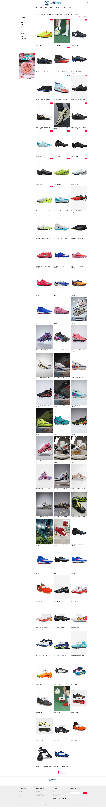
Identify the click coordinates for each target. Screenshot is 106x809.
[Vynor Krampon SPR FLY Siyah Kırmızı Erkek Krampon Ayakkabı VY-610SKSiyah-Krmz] (62, 392)
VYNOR (22, 40)
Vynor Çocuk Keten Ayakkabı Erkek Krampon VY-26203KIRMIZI (61, 544)
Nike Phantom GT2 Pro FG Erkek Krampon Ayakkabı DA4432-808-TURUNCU (43, 683)
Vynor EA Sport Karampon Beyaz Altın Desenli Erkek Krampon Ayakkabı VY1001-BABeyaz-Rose (78, 460)
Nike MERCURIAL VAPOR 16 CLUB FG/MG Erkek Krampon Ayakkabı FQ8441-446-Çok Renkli (61, 266)
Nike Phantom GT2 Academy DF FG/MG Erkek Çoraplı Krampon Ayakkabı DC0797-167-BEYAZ (43, 627)
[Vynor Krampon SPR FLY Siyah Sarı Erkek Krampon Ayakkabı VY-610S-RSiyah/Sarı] (79, 420)
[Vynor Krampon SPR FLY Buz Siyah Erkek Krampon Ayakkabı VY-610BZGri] (79, 365)
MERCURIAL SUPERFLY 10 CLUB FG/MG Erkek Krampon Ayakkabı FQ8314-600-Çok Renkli (61, 321)
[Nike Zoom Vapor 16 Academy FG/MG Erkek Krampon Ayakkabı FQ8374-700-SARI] (62, 170)
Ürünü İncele (31, 67)
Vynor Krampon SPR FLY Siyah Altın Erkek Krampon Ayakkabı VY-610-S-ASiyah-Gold (43, 405)
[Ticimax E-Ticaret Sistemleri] (53, 808)
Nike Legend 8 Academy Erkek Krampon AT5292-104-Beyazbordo (43, 655)
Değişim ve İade (38, 791)
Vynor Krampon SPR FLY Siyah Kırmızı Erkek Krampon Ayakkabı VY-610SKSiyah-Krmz (61, 405)
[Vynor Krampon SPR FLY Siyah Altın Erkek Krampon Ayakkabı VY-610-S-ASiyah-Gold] (44, 392)
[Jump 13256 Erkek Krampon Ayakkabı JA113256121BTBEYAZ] (62, 31)
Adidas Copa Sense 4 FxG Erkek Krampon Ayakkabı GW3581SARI (43, 738)
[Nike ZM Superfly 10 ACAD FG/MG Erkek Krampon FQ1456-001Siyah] (79, 531)
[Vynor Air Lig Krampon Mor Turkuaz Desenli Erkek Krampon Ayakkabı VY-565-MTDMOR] (44, 337)
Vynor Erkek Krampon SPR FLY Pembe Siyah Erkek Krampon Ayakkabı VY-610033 (78, 349)
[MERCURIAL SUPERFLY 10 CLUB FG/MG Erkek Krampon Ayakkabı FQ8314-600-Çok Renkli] (62, 309)
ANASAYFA (69, 7)
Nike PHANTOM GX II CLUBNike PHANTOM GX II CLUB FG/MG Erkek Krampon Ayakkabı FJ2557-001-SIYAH (78, 99)
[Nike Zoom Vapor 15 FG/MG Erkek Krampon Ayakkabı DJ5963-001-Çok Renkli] (79, 226)
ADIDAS (22, 24)
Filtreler (22, 14)
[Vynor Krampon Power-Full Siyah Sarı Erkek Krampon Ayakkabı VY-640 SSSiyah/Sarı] (79, 504)
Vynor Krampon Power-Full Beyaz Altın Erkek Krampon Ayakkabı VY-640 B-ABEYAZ (43, 516)
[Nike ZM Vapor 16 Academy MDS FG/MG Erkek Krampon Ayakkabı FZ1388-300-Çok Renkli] (79, 170)
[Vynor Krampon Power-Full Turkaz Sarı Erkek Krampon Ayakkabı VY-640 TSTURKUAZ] (44, 531)
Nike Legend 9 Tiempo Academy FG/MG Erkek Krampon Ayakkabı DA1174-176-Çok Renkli (78, 627)
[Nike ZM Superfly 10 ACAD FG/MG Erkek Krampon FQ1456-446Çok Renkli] (44, 559)
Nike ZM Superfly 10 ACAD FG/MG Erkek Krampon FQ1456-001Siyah (78, 544)
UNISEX (51, 7)
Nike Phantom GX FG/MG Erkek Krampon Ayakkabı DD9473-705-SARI (43, 238)
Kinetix (22, 29)
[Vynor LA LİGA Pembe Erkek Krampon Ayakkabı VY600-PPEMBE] (44, 448)
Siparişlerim (20, 790)
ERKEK (41, 7)
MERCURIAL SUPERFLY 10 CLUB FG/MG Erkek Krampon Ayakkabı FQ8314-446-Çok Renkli (43, 321)
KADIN (36, 7)
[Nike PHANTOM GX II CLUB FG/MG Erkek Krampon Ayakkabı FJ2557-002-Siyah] (44, 170)
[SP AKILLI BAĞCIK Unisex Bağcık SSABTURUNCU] (27, 65)
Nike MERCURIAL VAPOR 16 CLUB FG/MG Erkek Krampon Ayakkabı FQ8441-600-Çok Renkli (78, 266)
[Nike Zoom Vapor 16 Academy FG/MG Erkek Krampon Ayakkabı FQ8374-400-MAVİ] (62, 198)
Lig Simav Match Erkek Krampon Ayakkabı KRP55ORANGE (78, 738)
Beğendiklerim (21, 791)
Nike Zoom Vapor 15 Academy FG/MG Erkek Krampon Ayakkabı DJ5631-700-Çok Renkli (61, 127)
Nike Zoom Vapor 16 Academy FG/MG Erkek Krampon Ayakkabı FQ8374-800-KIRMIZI (43, 266)
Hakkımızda (54, 790)
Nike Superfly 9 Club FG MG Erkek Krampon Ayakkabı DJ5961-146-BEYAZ (61, 238)
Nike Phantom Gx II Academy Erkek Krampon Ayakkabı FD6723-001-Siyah (78, 127)
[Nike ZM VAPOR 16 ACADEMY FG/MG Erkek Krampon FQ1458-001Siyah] (62, 559)
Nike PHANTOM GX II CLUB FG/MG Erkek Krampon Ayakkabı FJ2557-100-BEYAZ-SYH (43, 127)
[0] (86, 3)
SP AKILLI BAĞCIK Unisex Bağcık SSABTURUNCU (26, 78)
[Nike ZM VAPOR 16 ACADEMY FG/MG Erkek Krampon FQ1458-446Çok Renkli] (79, 559)
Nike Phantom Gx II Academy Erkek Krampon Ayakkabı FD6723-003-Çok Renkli (43, 210)
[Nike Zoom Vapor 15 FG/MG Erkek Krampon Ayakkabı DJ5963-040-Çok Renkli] (44, 87)
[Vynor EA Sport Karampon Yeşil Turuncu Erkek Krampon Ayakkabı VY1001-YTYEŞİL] (62, 448)
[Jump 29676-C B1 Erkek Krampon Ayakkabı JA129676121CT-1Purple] (62, 87)
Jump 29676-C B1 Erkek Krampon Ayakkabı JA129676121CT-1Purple (61, 99)
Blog (53, 791)
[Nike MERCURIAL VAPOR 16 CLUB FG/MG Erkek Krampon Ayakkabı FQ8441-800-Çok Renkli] (44, 281)
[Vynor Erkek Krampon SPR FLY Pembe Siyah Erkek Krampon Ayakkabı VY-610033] (79, 337)
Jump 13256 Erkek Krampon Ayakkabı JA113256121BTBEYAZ (61, 43)
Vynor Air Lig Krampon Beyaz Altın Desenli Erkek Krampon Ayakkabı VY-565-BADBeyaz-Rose (78, 321)
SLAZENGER (23, 38)
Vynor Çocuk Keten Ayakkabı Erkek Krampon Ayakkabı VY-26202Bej (78, 488)
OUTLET (63, 7)
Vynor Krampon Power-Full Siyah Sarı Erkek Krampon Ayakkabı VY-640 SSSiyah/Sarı (78, 516)
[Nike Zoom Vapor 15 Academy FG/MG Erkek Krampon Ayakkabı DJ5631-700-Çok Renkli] (62, 114)
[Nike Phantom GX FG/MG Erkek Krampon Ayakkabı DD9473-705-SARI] (44, 226)
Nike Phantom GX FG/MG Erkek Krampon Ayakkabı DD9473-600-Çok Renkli (78, 210)
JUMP (22, 28)
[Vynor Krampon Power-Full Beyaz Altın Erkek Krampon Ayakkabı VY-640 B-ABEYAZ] (44, 504)
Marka (21, 22)
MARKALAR (57, 7)
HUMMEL (23, 26)
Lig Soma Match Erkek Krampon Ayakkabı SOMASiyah (43, 766)
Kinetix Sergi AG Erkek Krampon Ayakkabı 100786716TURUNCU (43, 599)
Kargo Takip (20, 794)
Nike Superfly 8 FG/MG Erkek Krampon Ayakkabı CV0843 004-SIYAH (61, 599)
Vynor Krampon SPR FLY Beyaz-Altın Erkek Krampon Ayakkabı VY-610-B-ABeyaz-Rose (43, 377)
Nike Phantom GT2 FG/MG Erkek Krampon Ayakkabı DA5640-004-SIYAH (61, 627)
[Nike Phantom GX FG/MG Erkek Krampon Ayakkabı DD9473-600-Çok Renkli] (79, 198)
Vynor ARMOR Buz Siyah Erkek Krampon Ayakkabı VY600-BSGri (61, 488)
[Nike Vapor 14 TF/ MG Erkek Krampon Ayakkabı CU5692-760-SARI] (44, 31)
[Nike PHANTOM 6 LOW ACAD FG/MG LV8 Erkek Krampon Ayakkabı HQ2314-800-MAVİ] (79, 281)
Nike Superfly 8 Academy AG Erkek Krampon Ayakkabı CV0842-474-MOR (61, 655)
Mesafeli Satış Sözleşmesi (56, 794)
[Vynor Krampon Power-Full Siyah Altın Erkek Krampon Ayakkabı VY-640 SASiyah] (62, 504)
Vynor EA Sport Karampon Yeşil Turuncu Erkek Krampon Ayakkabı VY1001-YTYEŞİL (61, 460)
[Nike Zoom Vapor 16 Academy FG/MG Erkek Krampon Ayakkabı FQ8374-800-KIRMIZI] (44, 253)
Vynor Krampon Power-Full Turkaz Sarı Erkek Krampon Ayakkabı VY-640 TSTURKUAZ (43, 544)
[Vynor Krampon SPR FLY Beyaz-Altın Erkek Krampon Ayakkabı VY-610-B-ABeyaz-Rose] (44, 365)
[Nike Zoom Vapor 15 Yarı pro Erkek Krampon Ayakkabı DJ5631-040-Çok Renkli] (44, 59)
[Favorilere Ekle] (27, 67)
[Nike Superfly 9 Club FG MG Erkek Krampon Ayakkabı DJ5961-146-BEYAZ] (62, 226)
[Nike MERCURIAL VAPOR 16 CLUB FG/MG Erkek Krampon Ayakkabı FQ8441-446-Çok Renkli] (62, 253)
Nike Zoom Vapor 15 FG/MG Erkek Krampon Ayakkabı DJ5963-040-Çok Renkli (43, 99)
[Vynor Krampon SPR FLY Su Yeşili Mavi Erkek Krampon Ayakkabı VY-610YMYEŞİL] (79, 392)
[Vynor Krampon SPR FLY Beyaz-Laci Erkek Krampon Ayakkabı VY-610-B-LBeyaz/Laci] (62, 365)
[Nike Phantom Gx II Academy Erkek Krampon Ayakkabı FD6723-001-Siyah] (79, 114)
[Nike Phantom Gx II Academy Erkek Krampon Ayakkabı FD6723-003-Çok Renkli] (44, 198)
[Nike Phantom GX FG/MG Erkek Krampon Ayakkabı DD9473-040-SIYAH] (79, 59)
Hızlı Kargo (23, 17)
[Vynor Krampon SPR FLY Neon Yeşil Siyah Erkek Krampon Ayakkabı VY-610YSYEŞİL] (44, 420)
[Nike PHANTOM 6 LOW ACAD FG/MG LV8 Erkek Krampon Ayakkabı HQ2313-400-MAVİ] (62, 281)
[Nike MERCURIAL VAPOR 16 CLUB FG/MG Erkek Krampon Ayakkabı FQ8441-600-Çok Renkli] (79, 253)
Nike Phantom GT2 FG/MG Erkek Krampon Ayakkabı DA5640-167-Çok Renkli (78, 599)
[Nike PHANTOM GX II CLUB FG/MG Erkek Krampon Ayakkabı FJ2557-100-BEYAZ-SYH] (44, 114)
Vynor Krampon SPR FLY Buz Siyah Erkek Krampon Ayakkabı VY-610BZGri (78, 377)
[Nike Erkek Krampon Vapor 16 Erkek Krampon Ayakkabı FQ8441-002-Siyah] (79, 142)
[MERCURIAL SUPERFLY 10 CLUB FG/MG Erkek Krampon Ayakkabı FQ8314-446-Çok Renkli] (44, 309)
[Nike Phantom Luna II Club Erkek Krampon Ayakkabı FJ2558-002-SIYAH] (62, 142)
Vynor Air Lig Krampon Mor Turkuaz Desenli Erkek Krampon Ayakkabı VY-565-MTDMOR (43, 349)
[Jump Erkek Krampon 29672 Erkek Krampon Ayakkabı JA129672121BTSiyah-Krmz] (62, 59)
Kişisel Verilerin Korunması (40, 795)
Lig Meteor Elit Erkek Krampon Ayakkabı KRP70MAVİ (61, 766)
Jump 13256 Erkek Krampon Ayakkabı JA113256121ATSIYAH (78, 43)
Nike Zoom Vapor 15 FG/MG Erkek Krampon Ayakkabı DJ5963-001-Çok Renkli (78, 238)
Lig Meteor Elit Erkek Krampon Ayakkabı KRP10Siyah (61, 738)
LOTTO (22, 33)
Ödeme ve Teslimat (38, 790)
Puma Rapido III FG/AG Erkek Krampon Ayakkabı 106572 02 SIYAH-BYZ (61, 683)
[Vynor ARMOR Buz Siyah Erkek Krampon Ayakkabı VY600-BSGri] (62, 476)
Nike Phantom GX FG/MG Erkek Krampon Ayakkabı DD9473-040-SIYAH (78, 71)
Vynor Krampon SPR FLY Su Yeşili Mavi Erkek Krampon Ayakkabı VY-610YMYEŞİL (78, 405)
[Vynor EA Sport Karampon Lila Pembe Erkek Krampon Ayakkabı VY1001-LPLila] (44, 476)
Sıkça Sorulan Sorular (39, 794)
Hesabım (20, 795)
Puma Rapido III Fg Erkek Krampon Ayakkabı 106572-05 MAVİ (78, 683)
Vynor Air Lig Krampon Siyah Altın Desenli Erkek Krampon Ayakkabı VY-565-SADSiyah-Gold (61, 349)
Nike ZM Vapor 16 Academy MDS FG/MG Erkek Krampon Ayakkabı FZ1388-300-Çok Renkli (78, 182)
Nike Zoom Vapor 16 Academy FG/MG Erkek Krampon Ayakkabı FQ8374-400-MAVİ (61, 210)
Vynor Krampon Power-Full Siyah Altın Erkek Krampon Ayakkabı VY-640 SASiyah (61, 516)
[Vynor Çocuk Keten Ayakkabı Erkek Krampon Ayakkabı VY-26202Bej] (79, 476)
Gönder (85, 793)
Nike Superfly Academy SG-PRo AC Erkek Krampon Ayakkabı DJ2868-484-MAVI (78, 655)
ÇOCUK (46, 7)
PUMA (22, 36)
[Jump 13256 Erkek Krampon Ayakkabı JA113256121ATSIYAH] (79, 31)
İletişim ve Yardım (55, 795)
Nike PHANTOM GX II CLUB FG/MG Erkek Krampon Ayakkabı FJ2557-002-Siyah (43, 182)
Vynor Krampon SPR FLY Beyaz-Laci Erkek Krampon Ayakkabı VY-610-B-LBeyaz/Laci (61, 377)
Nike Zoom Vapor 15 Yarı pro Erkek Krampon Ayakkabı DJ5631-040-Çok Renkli (43, 71)
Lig (21, 31)
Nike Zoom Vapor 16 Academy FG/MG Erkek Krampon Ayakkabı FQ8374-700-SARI (61, 182)
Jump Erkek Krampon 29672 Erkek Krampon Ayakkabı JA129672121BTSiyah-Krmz (61, 71)
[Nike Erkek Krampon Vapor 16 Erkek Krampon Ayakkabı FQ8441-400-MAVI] (44, 142)
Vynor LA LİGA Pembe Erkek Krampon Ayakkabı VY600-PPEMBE (43, 460)
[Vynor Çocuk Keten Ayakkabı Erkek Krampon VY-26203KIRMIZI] (62, 531)
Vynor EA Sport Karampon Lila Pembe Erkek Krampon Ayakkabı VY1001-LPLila (43, 488)
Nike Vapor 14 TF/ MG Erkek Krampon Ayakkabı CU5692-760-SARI (43, 43)
